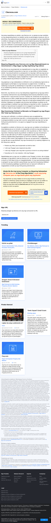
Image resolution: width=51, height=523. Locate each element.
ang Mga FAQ (6, 401)
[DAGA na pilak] (13, 235)
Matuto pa (15, 521)
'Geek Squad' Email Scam (36, 310)
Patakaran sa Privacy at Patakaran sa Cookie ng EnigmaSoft (13, 494)
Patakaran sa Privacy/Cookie (33, 413)
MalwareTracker (17, 478)
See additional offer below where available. (11, 24)
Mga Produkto (5, 473)
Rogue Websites (15, 7)
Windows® (32, 196)
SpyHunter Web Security (6, 479)
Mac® (38, 196)
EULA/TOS (25, 413)
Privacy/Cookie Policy (28, 24)
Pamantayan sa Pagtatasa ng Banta (33, 465)
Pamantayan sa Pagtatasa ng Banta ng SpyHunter (33, 505)
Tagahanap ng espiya (5, 476)
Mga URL (4, 60)
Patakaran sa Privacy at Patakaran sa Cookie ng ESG (11, 496)
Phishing (29, 313)
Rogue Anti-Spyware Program (10, 358)
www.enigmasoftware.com (13, 430)
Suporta (29, 473)
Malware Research (19, 473)
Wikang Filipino (45, 2)
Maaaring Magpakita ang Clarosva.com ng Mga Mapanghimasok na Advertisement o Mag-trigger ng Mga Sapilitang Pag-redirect (20, 53)
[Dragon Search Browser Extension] (13, 271)
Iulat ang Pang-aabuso (43, 484)
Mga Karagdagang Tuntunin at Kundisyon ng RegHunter (30, 506)
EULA (21, 24)
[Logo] (5, 2)
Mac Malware (30, 246)
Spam (34, 313)
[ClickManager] (38, 235)
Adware (37, 246)
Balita (40, 476)
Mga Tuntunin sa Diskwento (22, 455)
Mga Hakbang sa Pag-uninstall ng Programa (13, 505)
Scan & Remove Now (23, 28)
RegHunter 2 (3, 478)
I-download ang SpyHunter (16, 192)
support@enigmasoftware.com (16, 439)
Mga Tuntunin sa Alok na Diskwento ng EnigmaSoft (11, 497)
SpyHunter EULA (4, 490)
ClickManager (32, 243)
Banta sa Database (5, 7)
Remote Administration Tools (9, 246)
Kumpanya (42, 473)
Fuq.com (5, 356)
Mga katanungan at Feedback (43, 482)
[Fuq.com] (13, 348)
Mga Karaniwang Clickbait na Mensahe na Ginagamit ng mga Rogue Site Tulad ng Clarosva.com (19, 57)
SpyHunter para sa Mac (31, 478)
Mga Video (16, 479)
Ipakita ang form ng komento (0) (9, 218)
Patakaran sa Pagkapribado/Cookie (43, 464)
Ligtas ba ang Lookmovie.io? (12, 323)
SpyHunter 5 (29, 476)
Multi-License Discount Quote (36, 192)
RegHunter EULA (4, 492)
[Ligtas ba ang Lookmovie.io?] (13, 315)
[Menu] (48, 2)
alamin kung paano (24, 414)
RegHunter (29, 481)
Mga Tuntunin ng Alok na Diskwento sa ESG (10, 499)
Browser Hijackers (12, 286)
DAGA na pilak (7, 243)
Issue (3, 325)
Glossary (15, 481)
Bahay (2, 505)
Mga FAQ (24, 465)
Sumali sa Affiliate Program (42, 479)
